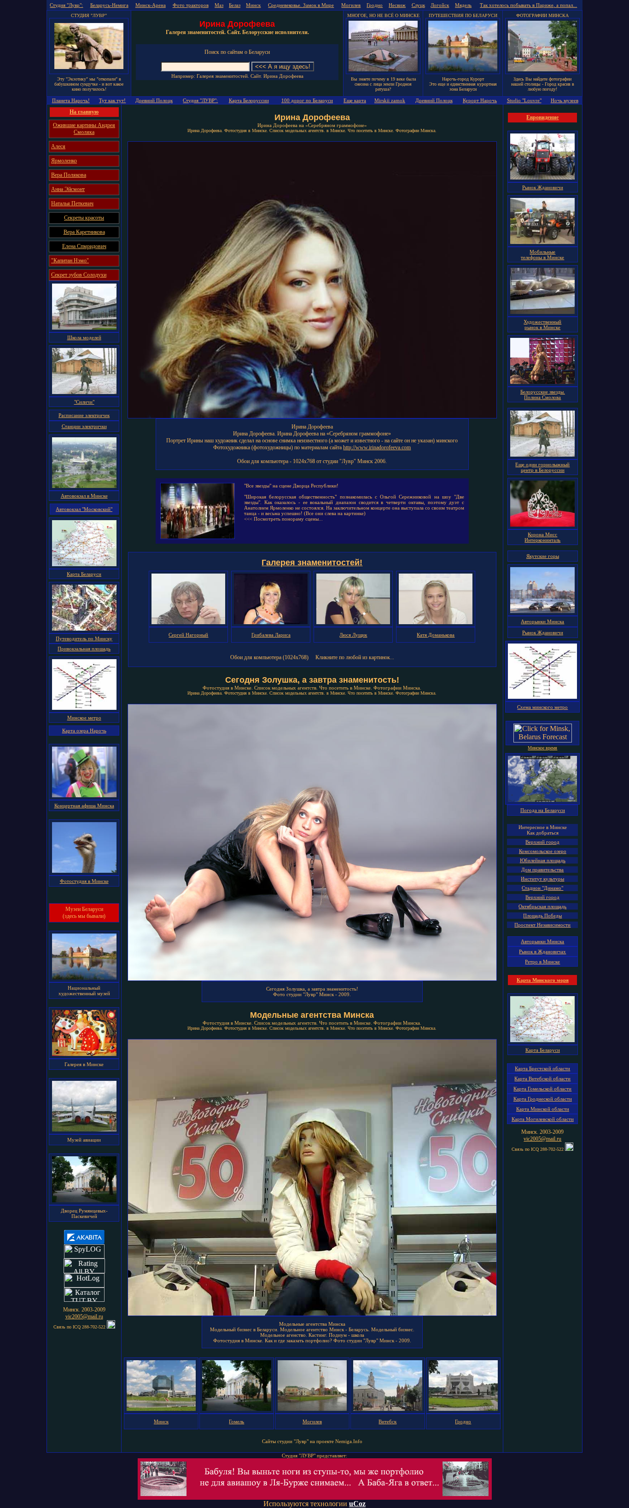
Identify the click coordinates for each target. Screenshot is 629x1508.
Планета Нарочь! (71, 100)
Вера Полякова (68, 175)
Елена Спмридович (84, 246)
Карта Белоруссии (249, 100)
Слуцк (418, 5)
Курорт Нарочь (480, 100)
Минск (253, 5)
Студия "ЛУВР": (200, 100)
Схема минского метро (542, 707)
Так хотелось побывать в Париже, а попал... (528, 5)
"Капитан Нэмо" (70, 260)
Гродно (375, 5)
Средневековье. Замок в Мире (301, 5)
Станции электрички (84, 426)
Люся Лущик (353, 635)
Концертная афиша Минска (84, 805)
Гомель (236, 1421)
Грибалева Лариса (271, 635)
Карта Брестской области (542, 1068)
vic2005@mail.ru (84, 1316)
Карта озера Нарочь (84, 730)
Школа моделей (84, 337)
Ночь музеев (564, 100)
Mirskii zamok (389, 100)
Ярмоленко (64, 160)
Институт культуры (542, 879)
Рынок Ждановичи (542, 187)
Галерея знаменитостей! (312, 562)
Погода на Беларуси (542, 810)
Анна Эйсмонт (68, 189)
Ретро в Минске (542, 961)
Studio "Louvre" (524, 100)
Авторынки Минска (542, 621)
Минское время (542, 747)
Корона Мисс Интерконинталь (542, 537)
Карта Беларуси (84, 574)
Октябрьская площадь (542, 906)
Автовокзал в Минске (84, 496)
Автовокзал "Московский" (84, 509)
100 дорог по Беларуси (307, 100)
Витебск (387, 1421)
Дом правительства (542, 869)
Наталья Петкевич (72, 203)
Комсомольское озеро (542, 851)
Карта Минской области (542, 1109)
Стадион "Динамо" (542, 888)
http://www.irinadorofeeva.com (377, 447)
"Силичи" (84, 402)
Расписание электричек (84, 415)
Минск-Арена (150, 5)
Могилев (351, 5)
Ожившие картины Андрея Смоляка (84, 128)
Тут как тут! (112, 100)
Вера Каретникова (84, 232)
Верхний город (542, 842)
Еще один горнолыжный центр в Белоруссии (542, 467)
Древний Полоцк (154, 100)
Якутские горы (542, 556)
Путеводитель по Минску (84, 638)
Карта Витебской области (542, 1078)
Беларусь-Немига (109, 5)
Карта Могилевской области (543, 1119)
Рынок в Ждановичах (542, 951)
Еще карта (355, 100)
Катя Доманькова (435, 635)
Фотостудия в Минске (84, 881)
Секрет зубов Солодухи (78, 275)
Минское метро (84, 717)
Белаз (234, 5)
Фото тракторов (191, 5)
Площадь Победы (542, 915)
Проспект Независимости (542, 925)
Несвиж (397, 5)
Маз (219, 5)
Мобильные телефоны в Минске (542, 254)
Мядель (463, 5)
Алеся (58, 146)
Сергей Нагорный (188, 635)
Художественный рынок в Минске (542, 324)
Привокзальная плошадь (84, 648)
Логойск (440, 5)
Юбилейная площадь (542, 860)
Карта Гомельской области (542, 1088)
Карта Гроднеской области (542, 1099)
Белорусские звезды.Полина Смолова (542, 394)
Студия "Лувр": (66, 5)
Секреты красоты (84, 218)
